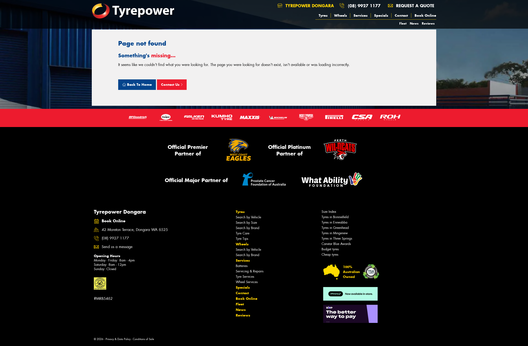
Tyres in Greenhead (335, 228)
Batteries (242, 266)
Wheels (340, 15)
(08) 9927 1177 (364, 5)
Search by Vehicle (248, 217)
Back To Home (139, 84)
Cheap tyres (330, 254)
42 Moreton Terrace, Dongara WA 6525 (135, 229)
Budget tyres (330, 249)
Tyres (323, 15)
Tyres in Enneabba (334, 222)
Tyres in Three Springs (337, 238)
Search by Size (246, 222)
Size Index (329, 211)
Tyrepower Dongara (309, 5)
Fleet (403, 23)
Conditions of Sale (143, 339)
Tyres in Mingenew (335, 233)
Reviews (428, 23)
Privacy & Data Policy (118, 339)
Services (361, 15)
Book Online (425, 15)
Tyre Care (242, 233)
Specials (381, 15)
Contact (401, 15)
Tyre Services (245, 276)
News (414, 23)
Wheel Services (247, 282)
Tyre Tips (242, 239)
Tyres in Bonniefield (335, 217)
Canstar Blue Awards (336, 244)
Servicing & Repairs (249, 271)
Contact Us (170, 84)
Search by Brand (247, 228)
